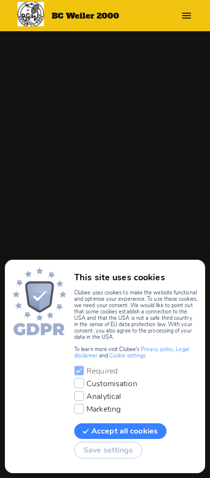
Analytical (103, 396)
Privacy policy (157, 349)
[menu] (186, 15)
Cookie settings (127, 355)
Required (102, 371)
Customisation (111, 384)
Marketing (103, 409)
